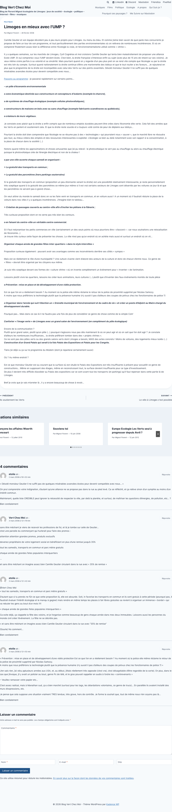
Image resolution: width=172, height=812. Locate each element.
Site (120, 762)
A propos (142, 7)
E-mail (63, 762)
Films (110, 7)
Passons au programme (16, 79)
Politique (119, 7)
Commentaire (8, 728)
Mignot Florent (13, 33)
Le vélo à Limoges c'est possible (155, 398)
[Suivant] (158, 434)
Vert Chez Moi (17, 517)
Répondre (166, 474)
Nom (4, 762)
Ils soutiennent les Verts (12, 398)
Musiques (100, 7)
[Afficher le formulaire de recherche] (108, 2)
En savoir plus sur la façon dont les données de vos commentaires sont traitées (93, 778)
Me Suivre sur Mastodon (142, 13)
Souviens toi (60, 428)
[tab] (71, 447)
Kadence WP (112, 804)
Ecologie (131, 7)
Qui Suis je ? (155, 7)
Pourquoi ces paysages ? (114, 13)
